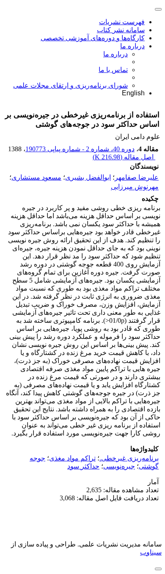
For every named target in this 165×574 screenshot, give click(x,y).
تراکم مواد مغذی (72, 458)
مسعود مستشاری (36, 177)
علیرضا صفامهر (137, 177)
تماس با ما (113, 69)
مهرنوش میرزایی (135, 187)
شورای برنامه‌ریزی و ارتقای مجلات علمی (70, 85)
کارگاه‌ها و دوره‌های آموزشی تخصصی (93, 38)
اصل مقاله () (124, 157)
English (133, 93)
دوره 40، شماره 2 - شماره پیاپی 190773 (80, 149)
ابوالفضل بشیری (88, 177)
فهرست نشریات (122, 21)
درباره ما (132, 46)
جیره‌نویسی (119, 466)
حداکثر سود (83, 466)
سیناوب (151, 552)
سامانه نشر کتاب (121, 29)
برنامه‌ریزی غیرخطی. (129, 458)
